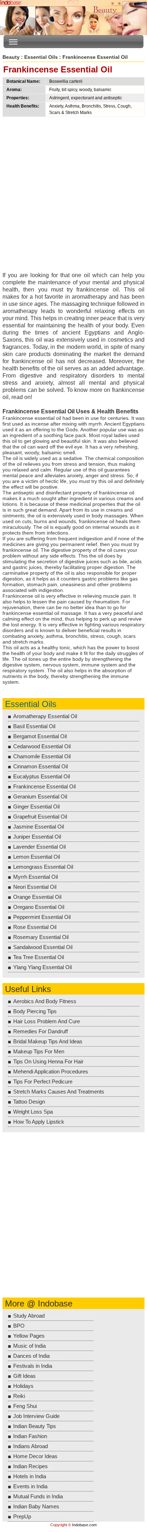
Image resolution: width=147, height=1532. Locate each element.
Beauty (11, 57)
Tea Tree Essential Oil (38, 957)
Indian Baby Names (36, 1506)
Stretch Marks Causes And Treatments (58, 1091)
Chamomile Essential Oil (42, 756)
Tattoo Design (29, 1102)
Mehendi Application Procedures (50, 1071)
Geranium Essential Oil (40, 796)
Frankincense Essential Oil (44, 786)
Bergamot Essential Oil (40, 736)
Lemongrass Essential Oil (43, 867)
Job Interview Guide (36, 1416)
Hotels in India (29, 1476)
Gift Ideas (24, 1376)
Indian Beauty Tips (34, 1426)
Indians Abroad (30, 1446)
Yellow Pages (29, 1336)
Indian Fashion (30, 1436)
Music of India (29, 1346)
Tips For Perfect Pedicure (42, 1081)
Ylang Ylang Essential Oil (42, 967)
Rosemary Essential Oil (41, 937)
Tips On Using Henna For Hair (48, 1061)
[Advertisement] (73, 196)
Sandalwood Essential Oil (42, 947)
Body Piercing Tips (35, 1011)
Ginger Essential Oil (36, 806)
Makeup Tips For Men (38, 1051)
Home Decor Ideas (35, 1456)
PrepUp (22, 1516)
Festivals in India (32, 1366)
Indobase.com (84, 1525)
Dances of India (31, 1356)
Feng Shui (25, 1406)
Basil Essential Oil (34, 726)
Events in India (30, 1486)
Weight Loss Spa (33, 1112)
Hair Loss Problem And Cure (46, 1021)
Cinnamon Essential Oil (40, 766)
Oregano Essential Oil (38, 907)
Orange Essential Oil (37, 897)
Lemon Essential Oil (36, 857)
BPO (19, 1326)
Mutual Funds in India (38, 1496)
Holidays (23, 1386)
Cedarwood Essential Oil (42, 746)
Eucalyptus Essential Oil (41, 776)
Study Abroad (29, 1316)
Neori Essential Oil (34, 887)
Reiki (19, 1396)
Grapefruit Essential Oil (40, 817)
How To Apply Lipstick (38, 1122)
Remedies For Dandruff (40, 1031)
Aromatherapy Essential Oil (45, 716)
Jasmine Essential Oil (38, 827)
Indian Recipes (30, 1466)
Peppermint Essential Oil (42, 917)
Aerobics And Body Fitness (44, 1001)
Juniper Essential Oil (37, 837)
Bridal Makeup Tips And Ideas (47, 1041)
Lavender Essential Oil (39, 847)
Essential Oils (41, 57)
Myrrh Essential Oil (35, 877)
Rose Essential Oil (34, 927)
